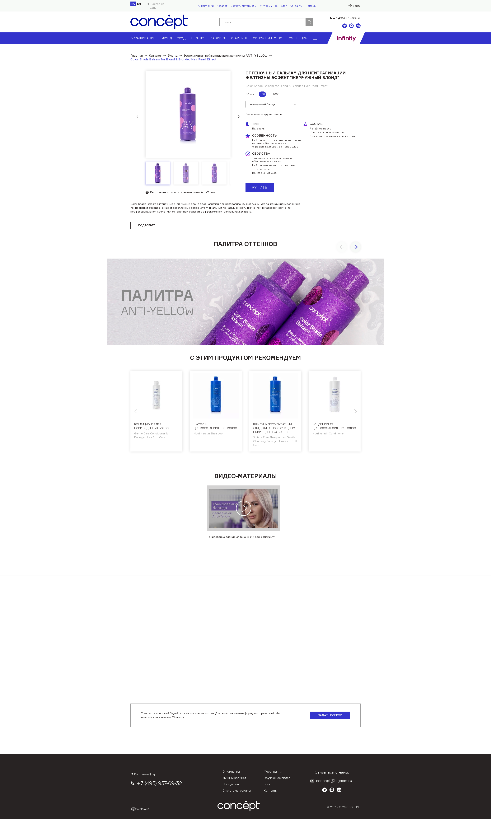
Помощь (311, 5)
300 (262, 94)
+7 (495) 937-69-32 (347, 18)
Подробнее (147, 225)
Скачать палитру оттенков (264, 114)
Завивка (218, 38)
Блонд (166, 38)
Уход (181, 38)
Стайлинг (239, 38)
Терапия (198, 38)
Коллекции (297, 38)
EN (139, 3)
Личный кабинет (234, 778)
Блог (284, 5)
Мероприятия (273, 771)
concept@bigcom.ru (334, 780)
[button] (239, 117)
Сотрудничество (267, 38)
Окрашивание (142, 38)
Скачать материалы (243, 5)
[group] (188, 114)
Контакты (296, 5)
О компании (206, 5)
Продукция (231, 784)
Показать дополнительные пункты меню (315, 38)
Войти (357, 5)
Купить (259, 187)
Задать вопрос (330, 715)
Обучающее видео (277, 778)
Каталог (222, 5)
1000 (276, 94)
